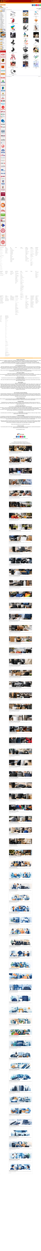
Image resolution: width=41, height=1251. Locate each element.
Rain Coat (1, 321)
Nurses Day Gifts (1, 275)
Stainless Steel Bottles (27, 258)
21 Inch (0, 317)
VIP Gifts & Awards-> (2, 28)
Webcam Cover (16, 314)
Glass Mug (26, 254)
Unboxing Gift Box (21, 289)
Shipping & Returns (2, 40)
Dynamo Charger (2, 21)
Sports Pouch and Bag (12, 259)
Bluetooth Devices (32, 248)
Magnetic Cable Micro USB (26, 45)
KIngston (6, 327)
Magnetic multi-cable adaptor (36, 45)
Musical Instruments (22, 282)
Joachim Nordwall (6, 348)
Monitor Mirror (32, 255)
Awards (5, 247)
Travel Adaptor (36, 302)
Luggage (11, 255)
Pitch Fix (6, 331)
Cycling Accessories (22, 297)
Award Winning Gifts (6, 317)
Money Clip (16, 278)
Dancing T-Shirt (1, 257)
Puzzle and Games (21, 287)
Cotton (0, 261)
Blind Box (16, 247)
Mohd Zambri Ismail (6, 350)
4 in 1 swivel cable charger (36, 23)
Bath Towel (1, 265)
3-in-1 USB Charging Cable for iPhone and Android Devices (13, 23)
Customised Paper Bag (12, 250)
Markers (36, 273)
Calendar (26, 297)
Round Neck (1, 260)
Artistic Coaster (16, 297)
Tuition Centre (36, 254)
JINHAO (5, 325)
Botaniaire (6, 323)
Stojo (5, 335)
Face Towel (1, 266)
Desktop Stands (1, 298)
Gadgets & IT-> (1, 14)
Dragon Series (6, 326)
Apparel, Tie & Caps (2, 247)
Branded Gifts (6, 318)
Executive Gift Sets (26, 301)
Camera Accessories (2, 20)
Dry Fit (0, 259)
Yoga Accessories (21, 294)
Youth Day (36, 255)
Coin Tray (16, 303)
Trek (5, 338)
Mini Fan (16, 306)
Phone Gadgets (2, 22)
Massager (21, 281)
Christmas (36, 250)
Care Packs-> (1, 13)
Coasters (26, 250)
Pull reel (16, 309)
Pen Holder (26, 307)
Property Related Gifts (22, 286)
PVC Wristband (16, 300)
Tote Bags (6, 330)
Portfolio (16, 282)
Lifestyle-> (1, 17)
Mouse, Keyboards (32, 256)
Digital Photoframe (21, 284)
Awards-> (1, 12)
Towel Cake (1, 269)
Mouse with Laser (11, 273)
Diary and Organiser (27, 298)
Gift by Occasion (36, 247)
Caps (0, 248)
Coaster (16, 274)
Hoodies (1, 251)
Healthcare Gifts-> (2, 15)
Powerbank (6, 297)
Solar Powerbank (6, 298)
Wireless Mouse (32, 258)
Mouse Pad (6, 321)
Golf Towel (1, 267)
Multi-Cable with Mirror (25, 52)
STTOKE (5, 336)
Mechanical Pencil (36, 274)
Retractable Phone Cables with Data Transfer (12, 74)
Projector (31, 259)
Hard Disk (31, 300)
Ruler (15, 301)
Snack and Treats (21, 248)
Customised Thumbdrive (17, 298)
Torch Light (6, 273)
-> (2, 19)
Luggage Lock (36, 297)
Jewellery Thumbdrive (32, 301)
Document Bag (11, 251)
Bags (10, 247)
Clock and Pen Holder (17, 273)
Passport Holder (16, 281)
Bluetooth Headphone (32, 251)
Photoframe (6, 322)
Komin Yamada (6, 349)
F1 (20, 298)
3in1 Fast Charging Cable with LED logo (26, 23)
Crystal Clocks (6, 343)
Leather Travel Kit (13, 45)
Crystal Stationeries (6, 344)
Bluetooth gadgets (32, 250)
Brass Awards (6, 248)
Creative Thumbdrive (32, 297)
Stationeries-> (1, 26)
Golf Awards (6, 250)
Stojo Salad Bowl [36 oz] (3, 37)
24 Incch (1, 318)
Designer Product (6, 345)
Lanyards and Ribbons (2, 255)
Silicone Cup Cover (16, 310)
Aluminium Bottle (26, 248)
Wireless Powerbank (7, 300)
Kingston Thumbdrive (32, 302)
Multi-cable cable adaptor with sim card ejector (13, 52)
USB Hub (31, 265)
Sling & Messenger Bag (12, 258)
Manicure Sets (16, 305)
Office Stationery (26, 306)
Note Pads (26, 305)
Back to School (36, 248)
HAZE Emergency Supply (2, 274)
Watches (21, 290)
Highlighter (26, 302)
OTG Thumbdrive (32, 305)
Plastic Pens (36, 277)
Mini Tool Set (16, 307)
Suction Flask (26, 259)
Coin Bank (21, 274)
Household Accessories (22, 277)
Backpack (11, 248)
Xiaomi (5, 340)
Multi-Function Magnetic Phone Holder (36, 52)
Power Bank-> (1, 24)
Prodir (5, 332)
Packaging (1, 18)
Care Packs (21, 247)
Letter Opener (26, 303)
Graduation (36, 251)
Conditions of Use (2, 41)
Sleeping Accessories (37, 301)
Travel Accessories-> (2, 27)
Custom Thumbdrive (32, 298)
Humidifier (21, 278)
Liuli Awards (6, 251)
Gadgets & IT (32, 247)
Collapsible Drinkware (27, 251)
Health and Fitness (1, 273)
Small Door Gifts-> (1, 25)
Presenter (11, 274)
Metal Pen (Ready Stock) (12, 297)
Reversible (1, 254)
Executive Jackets (1, 250)
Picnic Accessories (21, 285)
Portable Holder (1, 301)
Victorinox (6, 339)
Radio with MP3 (32, 261)
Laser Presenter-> (2, 16)
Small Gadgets (16, 311)
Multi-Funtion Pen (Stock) (12, 298)
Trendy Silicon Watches (17, 302)
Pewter (5, 353)
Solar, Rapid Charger (2, 23)
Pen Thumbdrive (32, 306)
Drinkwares (26, 247)
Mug (25, 255)
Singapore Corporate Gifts (7, 354)
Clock (20, 273)
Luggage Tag (16, 277)
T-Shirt (0, 256)
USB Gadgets (32, 264)
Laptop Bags (11, 254)
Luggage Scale (36, 298)
